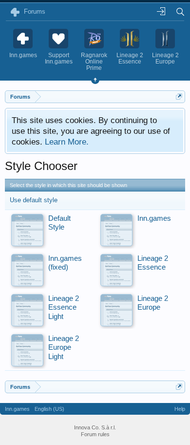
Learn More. (67, 142)
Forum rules (95, 434)
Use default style (33, 200)
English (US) (49, 409)
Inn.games (17, 409)
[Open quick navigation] (179, 96)
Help (179, 409)
